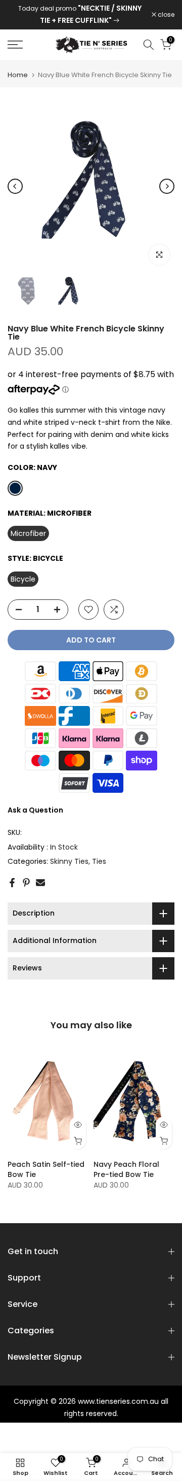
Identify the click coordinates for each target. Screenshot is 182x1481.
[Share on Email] (40, 882)
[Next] (166, 186)
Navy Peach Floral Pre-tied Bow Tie (126, 1170)
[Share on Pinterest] (26, 882)
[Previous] (15, 186)
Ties (99, 861)
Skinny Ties (69, 861)
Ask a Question (35, 810)
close (165, 15)
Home (18, 75)
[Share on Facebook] (12, 882)
